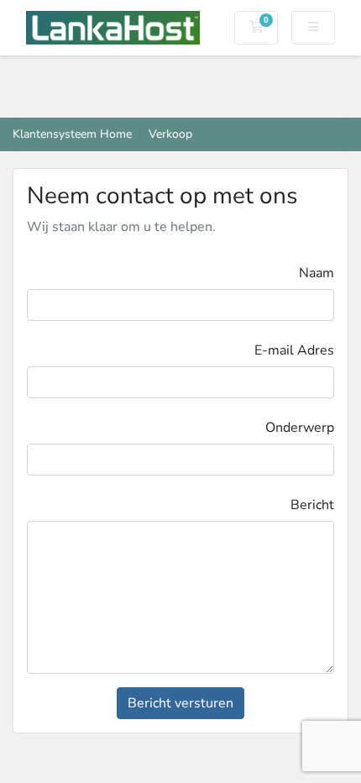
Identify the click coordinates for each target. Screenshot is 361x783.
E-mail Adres (294, 350)
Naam (316, 273)
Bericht (312, 505)
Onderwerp (299, 427)
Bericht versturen (180, 703)
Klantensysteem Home (72, 133)
